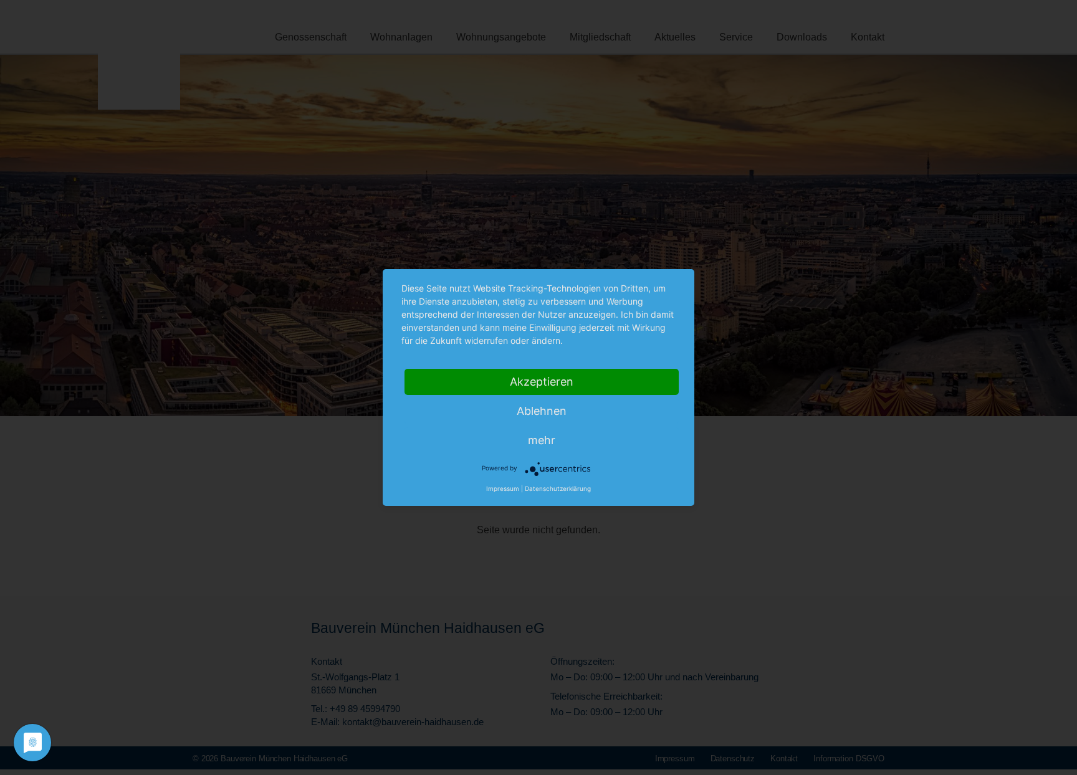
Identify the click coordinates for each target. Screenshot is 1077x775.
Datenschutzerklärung (558, 488)
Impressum (502, 488)
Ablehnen (542, 410)
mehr (541, 440)
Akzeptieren (541, 381)
